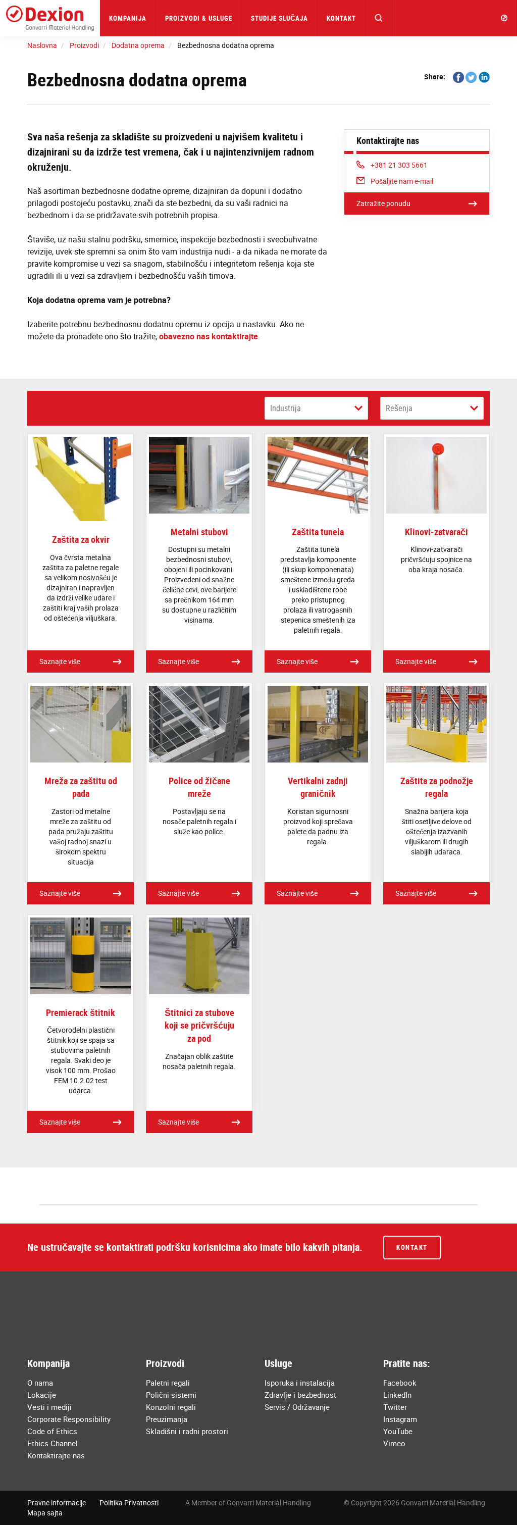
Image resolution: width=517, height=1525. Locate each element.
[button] (379, 18)
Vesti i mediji (49, 1407)
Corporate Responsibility (69, 1419)
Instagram (400, 1419)
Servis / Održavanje (297, 1407)
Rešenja (399, 408)
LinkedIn (397, 1395)
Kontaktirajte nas (56, 1455)
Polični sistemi (171, 1395)
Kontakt (341, 18)
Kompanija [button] (127, 18)
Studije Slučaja (279, 18)
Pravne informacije (56, 1502)
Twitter (395, 1407)
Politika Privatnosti (129, 1502)
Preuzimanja (166, 1419)
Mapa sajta (45, 1512)
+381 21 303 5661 (399, 165)
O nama (40, 1383)
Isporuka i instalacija (300, 1383)
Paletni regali (168, 1383)
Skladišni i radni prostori (187, 1431)
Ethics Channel (52, 1443)
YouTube (397, 1431)
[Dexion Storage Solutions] (50, 18)
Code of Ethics (52, 1431)
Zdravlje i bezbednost (300, 1395)
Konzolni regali (171, 1407)
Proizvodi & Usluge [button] (198, 18)
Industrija (285, 408)
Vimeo (394, 1443)
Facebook (400, 1383)
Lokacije (41, 1395)
